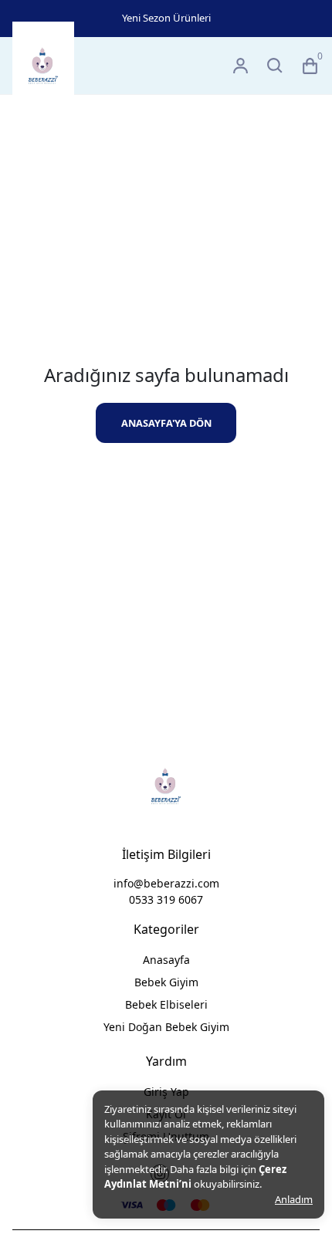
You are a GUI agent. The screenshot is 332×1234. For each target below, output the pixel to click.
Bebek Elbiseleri (166, 1004)
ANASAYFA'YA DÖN (166, 423)
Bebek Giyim (166, 982)
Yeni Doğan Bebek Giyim (166, 1026)
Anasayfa (166, 959)
